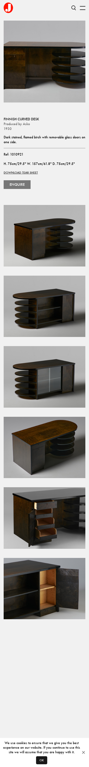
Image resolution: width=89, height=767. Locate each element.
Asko (26, 124)
